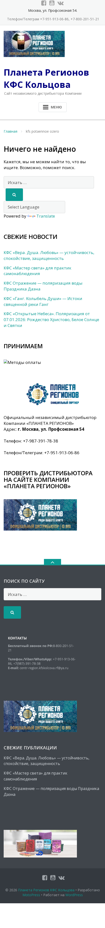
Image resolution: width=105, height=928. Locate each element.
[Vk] (60, 3)
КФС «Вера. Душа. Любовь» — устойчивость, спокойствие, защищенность (49, 255)
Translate (45, 216)
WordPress (74, 895)
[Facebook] (43, 3)
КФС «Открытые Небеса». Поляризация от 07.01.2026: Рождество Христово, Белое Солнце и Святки (51, 319)
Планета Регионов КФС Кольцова (46, 890)
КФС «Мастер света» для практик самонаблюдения (37, 271)
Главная (10, 131)
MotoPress (31, 895)
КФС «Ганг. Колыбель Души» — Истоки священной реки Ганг (43, 301)
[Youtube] (51, 3)
